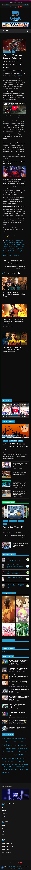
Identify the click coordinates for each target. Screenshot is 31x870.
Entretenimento (7, 51)
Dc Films (16, 745)
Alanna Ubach (10, 240)
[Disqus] (14, 375)
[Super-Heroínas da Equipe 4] (3, 560)
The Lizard (9, 253)
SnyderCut (5, 764)
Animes (3, 825)
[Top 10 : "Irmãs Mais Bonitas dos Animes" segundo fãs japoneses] (22, 602)
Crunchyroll (11, 742)
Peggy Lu (18, 246)
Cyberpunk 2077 (18, 742)
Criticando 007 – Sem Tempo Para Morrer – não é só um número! (20, 474)
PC (18, 758)
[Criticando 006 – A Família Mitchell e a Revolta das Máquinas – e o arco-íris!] (6, 484)
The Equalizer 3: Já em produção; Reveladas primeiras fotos (14, 294)
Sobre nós (4, 855)
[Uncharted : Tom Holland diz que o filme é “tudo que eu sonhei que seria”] (14, 333)
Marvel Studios (23, 751)
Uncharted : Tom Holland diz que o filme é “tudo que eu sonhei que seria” (13, 349)
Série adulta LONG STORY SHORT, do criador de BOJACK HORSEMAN (14, 262)
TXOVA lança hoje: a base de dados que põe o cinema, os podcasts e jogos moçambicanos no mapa (17, 5)
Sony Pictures (19, 249)
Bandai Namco (18, 738)
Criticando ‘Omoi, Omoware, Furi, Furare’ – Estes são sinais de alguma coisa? (16, 579)
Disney (21, 745)
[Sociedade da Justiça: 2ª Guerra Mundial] (3, 586)
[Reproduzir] (3, 416)
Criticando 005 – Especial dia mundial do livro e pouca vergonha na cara (20, 493)
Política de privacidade (7, 846)
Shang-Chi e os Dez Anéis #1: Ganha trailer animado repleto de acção (13, 322)
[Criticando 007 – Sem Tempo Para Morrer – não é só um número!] (6, 475)
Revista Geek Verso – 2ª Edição (13, 528)
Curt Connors (7, 242)
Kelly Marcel (14, 244)
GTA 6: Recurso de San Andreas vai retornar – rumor (15, 268)
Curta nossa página (8, 640)
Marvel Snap (11, 246)
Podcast (20, 440)
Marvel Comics (13, 751)
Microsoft (7, 754)
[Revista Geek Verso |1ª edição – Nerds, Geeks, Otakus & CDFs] (6, 546)
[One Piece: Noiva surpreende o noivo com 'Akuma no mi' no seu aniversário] (22, 616)
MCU (3, 755)
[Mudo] (25, 416)
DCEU (10, 745)
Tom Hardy (16, 253)
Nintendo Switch (7, 758)
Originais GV (21, 521)
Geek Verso (19, 452)
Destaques (6, 440)
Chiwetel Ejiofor (19, 240)
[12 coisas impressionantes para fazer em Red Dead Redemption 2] (8, 602)
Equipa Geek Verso (6, 852)
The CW (6, 766)
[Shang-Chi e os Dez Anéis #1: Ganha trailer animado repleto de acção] (14, 305)
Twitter (22, 253)
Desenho (4, 828)
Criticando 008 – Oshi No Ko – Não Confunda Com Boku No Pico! (20, 464)
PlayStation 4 (5, 761)
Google (3, 748)
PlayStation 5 (11, 762)
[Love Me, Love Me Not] (3, 579)
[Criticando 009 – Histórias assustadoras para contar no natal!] (15, 431)
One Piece (15, 758)
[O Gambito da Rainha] (3, 572)
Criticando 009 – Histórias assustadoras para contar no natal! (15, 446)
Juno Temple (6, 244)
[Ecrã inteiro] (27, 416)
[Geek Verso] (3, 31)
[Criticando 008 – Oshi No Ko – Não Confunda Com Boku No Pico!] (6, 466)
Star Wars (15, 764)
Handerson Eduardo (20, 70)
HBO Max (19, 748)
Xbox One (17, 769)
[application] (15, 410)
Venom (5, 255)
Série (3, 834)
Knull (19, 244)
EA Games (26, 745)
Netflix (19, 754)
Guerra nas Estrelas (10, 748)
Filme (14, 51)
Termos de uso (5, 849)
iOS (23, 748)
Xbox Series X (24, 769)
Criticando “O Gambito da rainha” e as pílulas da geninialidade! (15, 572)
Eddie (20, 242)
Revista (5, 523)
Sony (9, 764)
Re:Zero (23, 761)
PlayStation (22, 758)
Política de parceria (7, 843)
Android (4, 738)
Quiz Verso (4, 813)
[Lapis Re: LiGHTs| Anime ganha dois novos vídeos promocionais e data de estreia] (8, 629)
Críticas (3, 807)
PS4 (17, 761)
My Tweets (4, 651)
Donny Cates (15, 242)
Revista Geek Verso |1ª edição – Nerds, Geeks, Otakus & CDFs (20, 545)
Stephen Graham (8, 251)
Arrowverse (9, 738)
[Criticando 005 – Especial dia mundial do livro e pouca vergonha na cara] (6, 494)
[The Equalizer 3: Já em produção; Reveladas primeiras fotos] (14, 278)
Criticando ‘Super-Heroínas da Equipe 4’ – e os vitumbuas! (14, 559)
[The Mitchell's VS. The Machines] (3, 566)
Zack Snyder (5, 772)
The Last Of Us (12, 766)
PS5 (20, 762)
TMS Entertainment (20, 766)
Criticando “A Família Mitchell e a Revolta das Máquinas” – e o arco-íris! (15, 566)
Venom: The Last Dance (14, 255)
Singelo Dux (18, 532)
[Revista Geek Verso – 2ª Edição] (15, 512)
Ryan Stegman (10, 249)
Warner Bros (8, 769)
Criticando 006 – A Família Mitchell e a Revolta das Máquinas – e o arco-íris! (19, 483)
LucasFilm (8, 751)
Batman (24, 738)
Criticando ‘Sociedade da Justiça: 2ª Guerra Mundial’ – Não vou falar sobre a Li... (15, 586)
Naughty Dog (12, 755)
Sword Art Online (22, 764)
